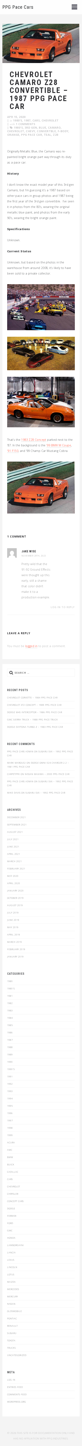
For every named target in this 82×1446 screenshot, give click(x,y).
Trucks (11, 1347)
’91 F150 (12, 451)
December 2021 (16, 817)
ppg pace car (31, 135)
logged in (31, 646)
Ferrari (12, 1215)
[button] (74, 7)
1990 (10, 1061)
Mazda (11, 1281)
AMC (9, 1149)
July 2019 (13, 912)
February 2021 (16, 868)
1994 (10, 1098)
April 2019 (13, 934)
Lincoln (12, 1267)
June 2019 (13, 919)
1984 (10, 1017)
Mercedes (13, 1289)
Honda (11, 1237)
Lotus (10, 1274)
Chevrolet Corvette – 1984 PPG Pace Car (32, 697)
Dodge (11, 1208)
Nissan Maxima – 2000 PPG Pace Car (47, 774)
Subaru (12, 1333)
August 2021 (15, 831)
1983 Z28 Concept (33, 440)
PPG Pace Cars (17, 7)
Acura (11, 1142)
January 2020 (15, 890)
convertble (46, 131)
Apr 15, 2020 (16, 117)
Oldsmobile (14, 1311)
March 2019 (14, 941)
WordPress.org (16, 1401)
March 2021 (14, 861)
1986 (10, 1032)
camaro (54, 127)
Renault (12, 1325)
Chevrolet (50, 120)
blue (42, 127)
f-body (63, 131)
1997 (10, 1120)
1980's (17, 120)
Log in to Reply (63, 607)
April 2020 (13, 883)
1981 (10, 995)
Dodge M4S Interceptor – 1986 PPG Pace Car (34, 712)
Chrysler (12, 1193)
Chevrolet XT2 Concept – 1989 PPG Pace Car (34, 704)
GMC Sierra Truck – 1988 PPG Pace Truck (32, 719)
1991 (10, 1076)
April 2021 (13, 853)
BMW (10, 1157)
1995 (10, 1105)
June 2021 (13, 846)
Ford (10, 1223)
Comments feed (17, 1394)
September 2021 (17, 824)
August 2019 (15, 905)
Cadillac (12, 1171)
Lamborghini (15, 1245)
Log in (11, 1379)
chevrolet (15, 131)
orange (13, 135)
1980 (10, 981)
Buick (10, 1164)
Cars (36, 120)
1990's (11, 1069)
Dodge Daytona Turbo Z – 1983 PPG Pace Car (35, 726)
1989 (10, 1054)
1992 (10, 1083)
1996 (10, 1113)
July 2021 (13, 839)
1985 (10, 1025)
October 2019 (15, 897)
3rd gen (31, 127)
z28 (55, 135)
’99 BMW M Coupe (58, 445)
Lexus (10, 1259)
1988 (10, 1047)
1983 (10, 1010)
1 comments (25, 124)
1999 (10, 1135)
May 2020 (13, 875)
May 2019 (13, 927)
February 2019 (16, 949)
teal (47, 135)
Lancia (11, 1252)
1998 (10, 1127)
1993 (10, 1091)
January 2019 (15, 956)
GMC (10, 1230)
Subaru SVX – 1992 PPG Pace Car (45, 792)
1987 (27, 120)
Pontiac (12, 1318)
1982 (10, 1003)
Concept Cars (15, 1201)
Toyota (11, 1340)
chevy (30, 131)
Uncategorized (16, 1355)
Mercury (12, 1296)
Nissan (11, 1303)
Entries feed (15, 1387)
